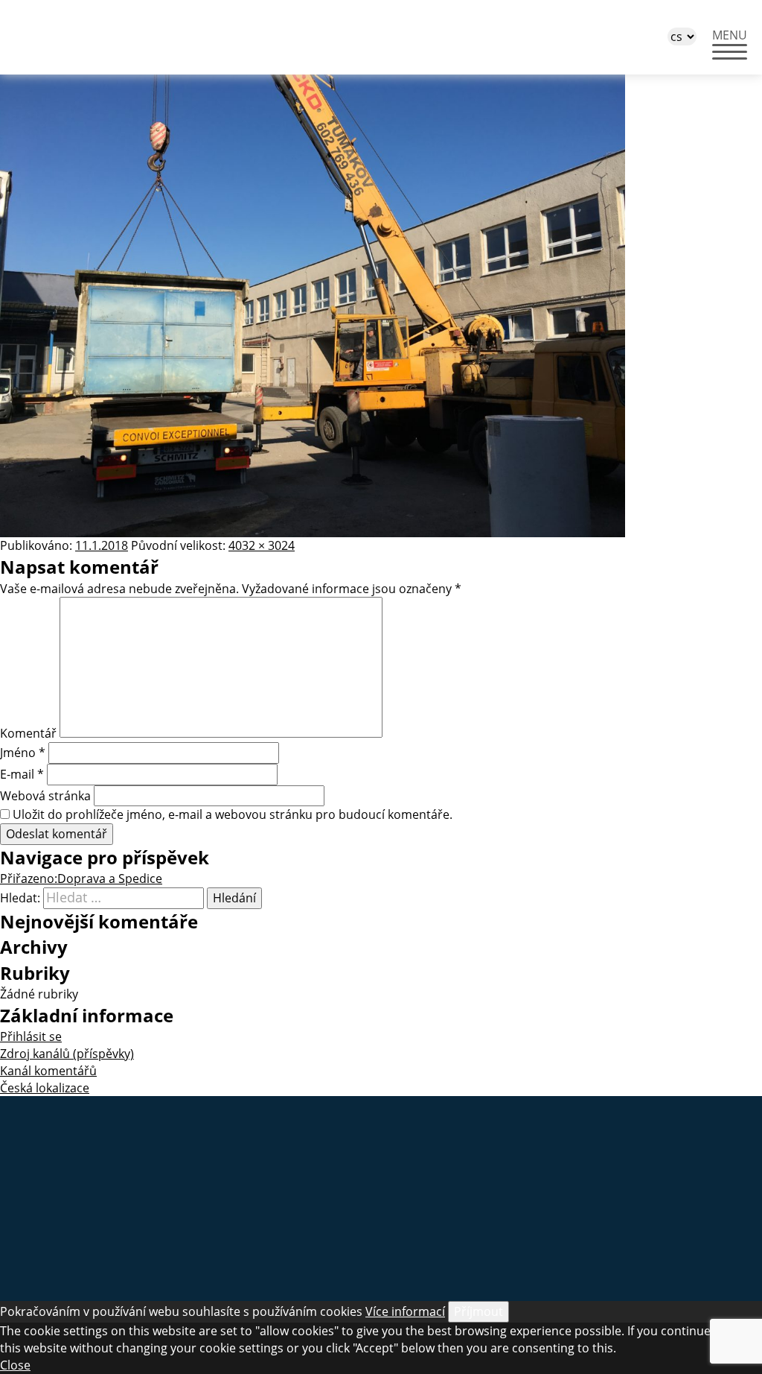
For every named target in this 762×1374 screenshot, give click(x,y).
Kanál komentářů (48, 1071)
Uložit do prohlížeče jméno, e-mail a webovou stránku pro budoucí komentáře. (232, 814)
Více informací (405, 1311)
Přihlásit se (31, 1036)
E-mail (22, 774)
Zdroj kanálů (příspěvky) (67, 1053)
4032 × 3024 (261, 545)
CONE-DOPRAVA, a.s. (115, 37)
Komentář (28, 733)
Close (15, 1365)
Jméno (22, 752)
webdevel (381, 1204)
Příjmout (478, 1311)
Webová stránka (45, 796)
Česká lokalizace (44, 1088)
